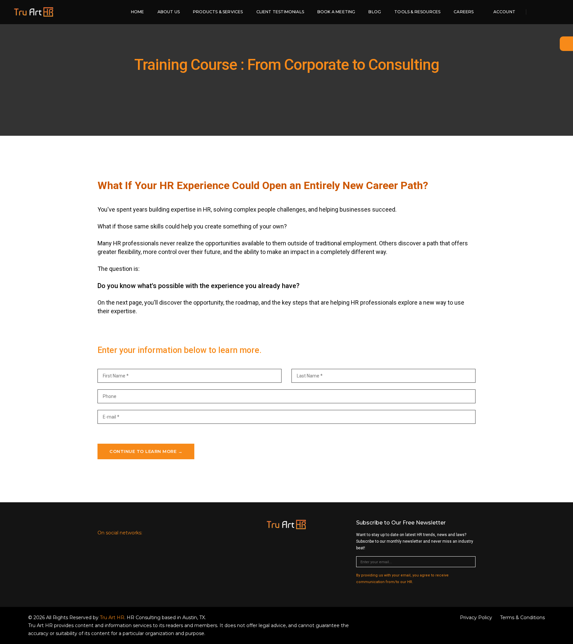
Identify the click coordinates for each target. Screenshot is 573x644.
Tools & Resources (417, 11)
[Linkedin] (535, 12)
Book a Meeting (336, 11)
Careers (464, 11)
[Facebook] (545, 12)
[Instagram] (202, 532)
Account (504, 11)
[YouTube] (562, 12)
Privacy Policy (476, 617)
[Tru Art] (34, 12)
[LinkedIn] (150, 532)
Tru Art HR (112, 617)
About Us (169, 11)
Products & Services (218, 11)
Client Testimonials (280, 11)
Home (137, 11)
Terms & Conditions (522, 617)
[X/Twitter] (554, 12)
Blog (374, 11)
